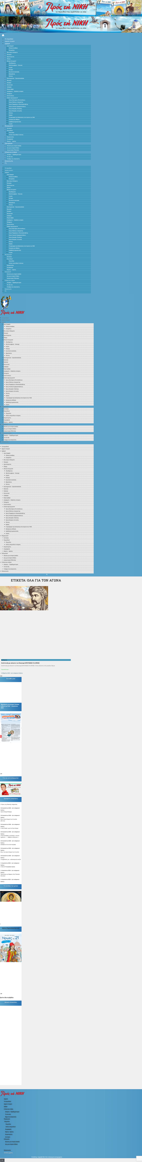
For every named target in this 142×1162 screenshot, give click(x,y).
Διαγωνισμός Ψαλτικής (13, 150)
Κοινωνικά (10, 85)
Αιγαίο (10, 67)
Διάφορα (9, 87)
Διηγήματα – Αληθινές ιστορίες (15, 91)
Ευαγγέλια (12, 50)
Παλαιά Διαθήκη (13, 48)
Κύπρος (11, 69)
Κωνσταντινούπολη (14, 72)
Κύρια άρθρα (10, 89)
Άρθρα (7, 43)
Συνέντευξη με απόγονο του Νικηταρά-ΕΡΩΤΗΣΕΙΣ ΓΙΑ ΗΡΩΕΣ (20, 663)
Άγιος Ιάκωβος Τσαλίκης (15, 108)
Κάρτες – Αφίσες (11, 141)
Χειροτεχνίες (10, 137)
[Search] (2, 1160)
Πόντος (11, 76)
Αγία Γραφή (10, 46)
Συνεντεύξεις (10, 95)
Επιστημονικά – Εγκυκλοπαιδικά (15, 78)
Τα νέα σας (10, 156)
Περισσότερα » (5, 669)
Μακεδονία (12, 74)
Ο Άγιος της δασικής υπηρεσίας (9, 804)
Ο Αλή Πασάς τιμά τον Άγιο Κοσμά (9, 828)
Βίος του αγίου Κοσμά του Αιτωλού (10, 852)
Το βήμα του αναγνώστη (13, 159)
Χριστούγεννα (10, 56)
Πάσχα (9, 59)
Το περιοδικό (9, 39)
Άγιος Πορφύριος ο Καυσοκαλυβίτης (18, 104)
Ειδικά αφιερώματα (12, 98)
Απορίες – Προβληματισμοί (14, 154)
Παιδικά (9, 82)
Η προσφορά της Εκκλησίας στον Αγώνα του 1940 (22, 117)
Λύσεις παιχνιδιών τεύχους (16, 134)
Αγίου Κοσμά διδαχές (6, 811)
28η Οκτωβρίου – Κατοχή (15, 65)
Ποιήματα (9, 93)
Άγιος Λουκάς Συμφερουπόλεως (17, 106)
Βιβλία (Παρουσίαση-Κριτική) (10, 928)
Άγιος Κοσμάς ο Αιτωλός (15, 111)
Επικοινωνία (9, 161)
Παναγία (9, 54)
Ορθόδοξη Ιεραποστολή (15, 121)
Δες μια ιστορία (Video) (13, 148)
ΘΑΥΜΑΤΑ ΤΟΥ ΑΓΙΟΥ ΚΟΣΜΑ (8, 844)
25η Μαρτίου (12, 63)
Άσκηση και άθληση (14, 119)
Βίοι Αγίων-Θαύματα (12, 52)
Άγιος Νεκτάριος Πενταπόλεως (17, 100)
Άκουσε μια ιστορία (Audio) (14, 145)
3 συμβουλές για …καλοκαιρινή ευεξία (11, 859)
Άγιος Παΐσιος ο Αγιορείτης (16, 102)
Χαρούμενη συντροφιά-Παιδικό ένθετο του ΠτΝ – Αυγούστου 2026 (10, 706)
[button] (8, 1109)
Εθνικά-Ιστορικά (11, 61)
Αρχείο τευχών (10, 41)
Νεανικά (9, 80)
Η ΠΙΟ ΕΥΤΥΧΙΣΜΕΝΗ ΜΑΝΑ (8, 866)
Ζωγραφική (10, 139)
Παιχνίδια (9, 130)
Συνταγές (9, 128)
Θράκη (10, 115)
